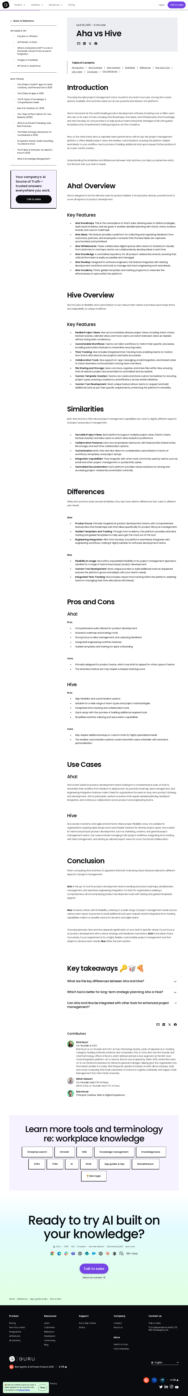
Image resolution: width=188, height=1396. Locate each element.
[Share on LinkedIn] (84, 43)
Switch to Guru (121, 1344)
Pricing (71, 5)
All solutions (15, 1340)
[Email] (78, 43)
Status (82, 1327)
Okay (42, 1387)
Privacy (53, 1383)
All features (14, 1336)
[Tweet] (90, 43)
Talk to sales (176, 5)
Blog (46, 1344)
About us (118, 1327)
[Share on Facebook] (96, 43)
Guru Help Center (87, 1323)
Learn (47, 1323)
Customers (49, 1327)
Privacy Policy (24, 1390)
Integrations (15, 1331)
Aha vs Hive (55, 1299)
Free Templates (121, 1348)
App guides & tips (39, 1299)
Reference (22, 1299)
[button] (19, 5)
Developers (49, 1336)
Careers (118, 1323)
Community (49, 1340)
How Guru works (17, 1327)
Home (12, 1299)
